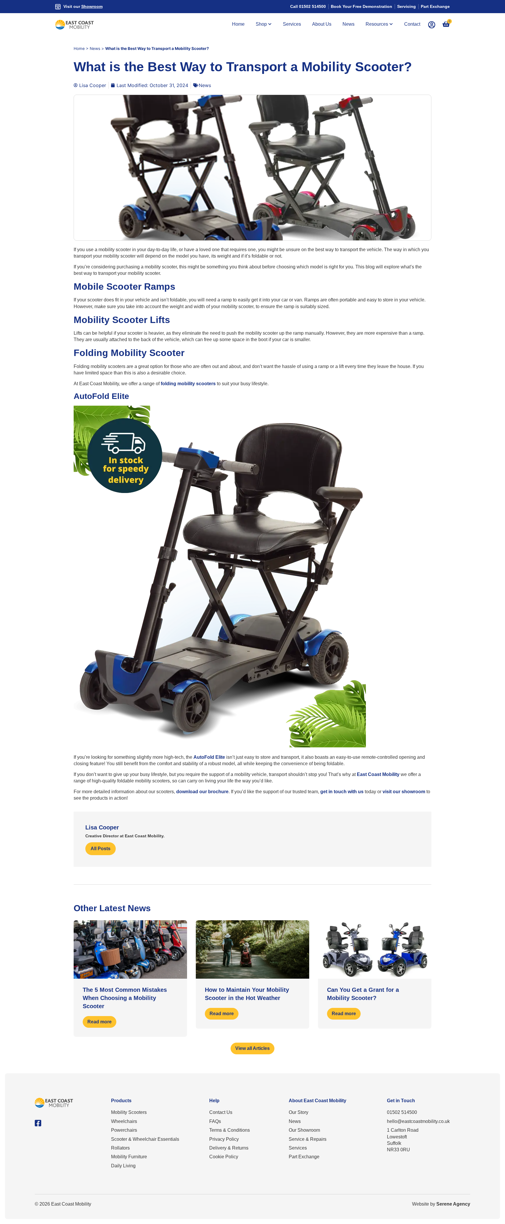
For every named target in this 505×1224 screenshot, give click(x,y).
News (95, 48)
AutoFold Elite (209, 757)
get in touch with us (342, 791)
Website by (441, 1204)
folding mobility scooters (188, 383)
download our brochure (202, 791)
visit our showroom (404, 791)
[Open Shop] (270, 24)
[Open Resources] (391, 24)
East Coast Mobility (378, 774)
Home (79, 48)
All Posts (100, 848)
